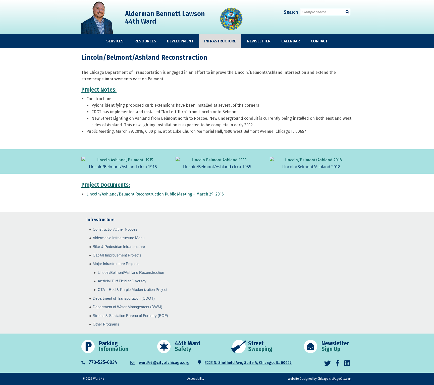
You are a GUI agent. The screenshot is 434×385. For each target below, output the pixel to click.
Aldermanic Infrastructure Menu (118, 238)
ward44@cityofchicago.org (164, 362)
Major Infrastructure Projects (116, 264)
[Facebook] (338, 363)
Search (291, 12)
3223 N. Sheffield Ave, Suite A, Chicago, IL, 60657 (248, 362)
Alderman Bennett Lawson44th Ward (165, 17)
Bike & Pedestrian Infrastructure (119, 246)
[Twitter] (327, 363)
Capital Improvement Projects (117, 255)
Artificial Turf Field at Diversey (122, 281)
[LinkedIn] (347, 363)
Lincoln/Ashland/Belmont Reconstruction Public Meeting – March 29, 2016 (155, 194)
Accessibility (195, 378)
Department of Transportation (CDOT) (124, 298)
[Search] (347, 12)
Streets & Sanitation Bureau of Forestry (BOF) (130, 315)
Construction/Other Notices (115, 229)
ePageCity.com (341, 378)
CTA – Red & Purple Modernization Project (132, 289)
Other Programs (106, 324)
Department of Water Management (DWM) (127, 307)
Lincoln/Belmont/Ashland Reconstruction (131, 272)
